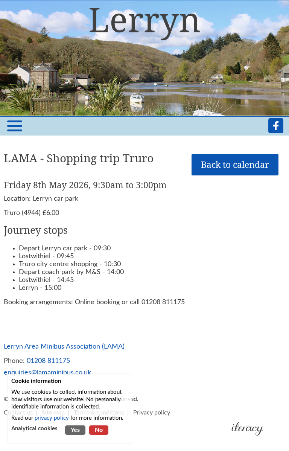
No (99, 430)
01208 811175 (48, 361)
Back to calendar (235, 165)
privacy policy (52, 418)
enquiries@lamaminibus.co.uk (47, 372)
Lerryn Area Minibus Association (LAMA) (64, 346)
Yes (75, 430)
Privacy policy (151, 413)
